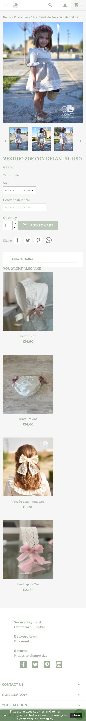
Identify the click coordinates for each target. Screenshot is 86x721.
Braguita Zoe (28, 418)
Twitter (35, 664)
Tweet (28, 240)
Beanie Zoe (28, 336)
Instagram (59, 664)
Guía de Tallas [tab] (22, 259)
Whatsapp (49, 240)
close (76, 715)
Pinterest (38, 240)
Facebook (23, 664)
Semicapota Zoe (28, 584)
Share (17, 240)
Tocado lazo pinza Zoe (28, 501)
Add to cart (38, 225)
